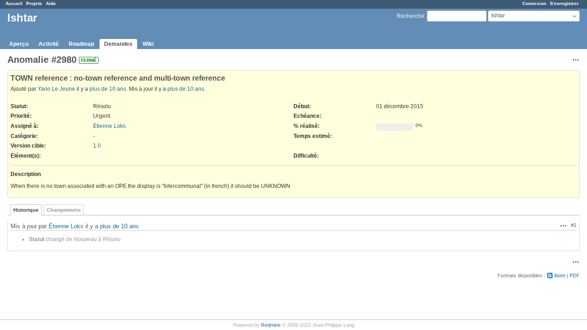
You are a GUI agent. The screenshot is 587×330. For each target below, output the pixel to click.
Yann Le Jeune (56, 89)
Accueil (14, 3)
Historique (26, 210)
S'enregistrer (564, 3)
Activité (49, 44)
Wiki (148, 44)
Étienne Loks (109, 126)
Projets (34, 3)
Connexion (534, 3)
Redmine (271, 325)
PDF (575, 275)
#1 (573, 225)
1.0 (97, 146)
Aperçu (18, 44)
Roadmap (81, 44)
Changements (64, 210)
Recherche (410, 16)
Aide (51, 3)
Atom (559, 275)
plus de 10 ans (107, 89)
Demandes (118, 44)
